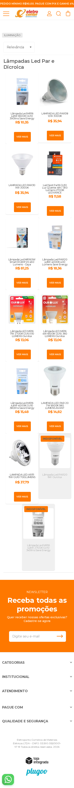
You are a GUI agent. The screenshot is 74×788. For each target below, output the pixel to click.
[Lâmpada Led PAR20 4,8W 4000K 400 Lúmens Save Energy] (55, 254)
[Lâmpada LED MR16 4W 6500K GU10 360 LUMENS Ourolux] (55, 326)
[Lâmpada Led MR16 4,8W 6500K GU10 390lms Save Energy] (22, 108)
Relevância (15, 47)
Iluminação (12, 35)
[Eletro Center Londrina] (26, 13)
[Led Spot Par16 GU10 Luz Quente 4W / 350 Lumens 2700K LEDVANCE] (55, 181)
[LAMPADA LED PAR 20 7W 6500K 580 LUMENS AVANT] (55, 397)
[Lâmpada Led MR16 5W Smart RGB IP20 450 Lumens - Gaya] (22, 254)
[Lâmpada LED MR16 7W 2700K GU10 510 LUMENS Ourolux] (22, 326)
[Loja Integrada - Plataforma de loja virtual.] (37, 760)
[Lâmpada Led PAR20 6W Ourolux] (55, 466)
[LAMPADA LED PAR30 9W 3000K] (22, 179)
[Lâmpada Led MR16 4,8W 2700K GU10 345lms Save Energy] (38, 537)
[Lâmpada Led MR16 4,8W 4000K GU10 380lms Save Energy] (22, 397)
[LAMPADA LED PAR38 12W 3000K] (55, 107)
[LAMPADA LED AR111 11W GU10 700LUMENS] (22, 469)
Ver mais (22, 136)
